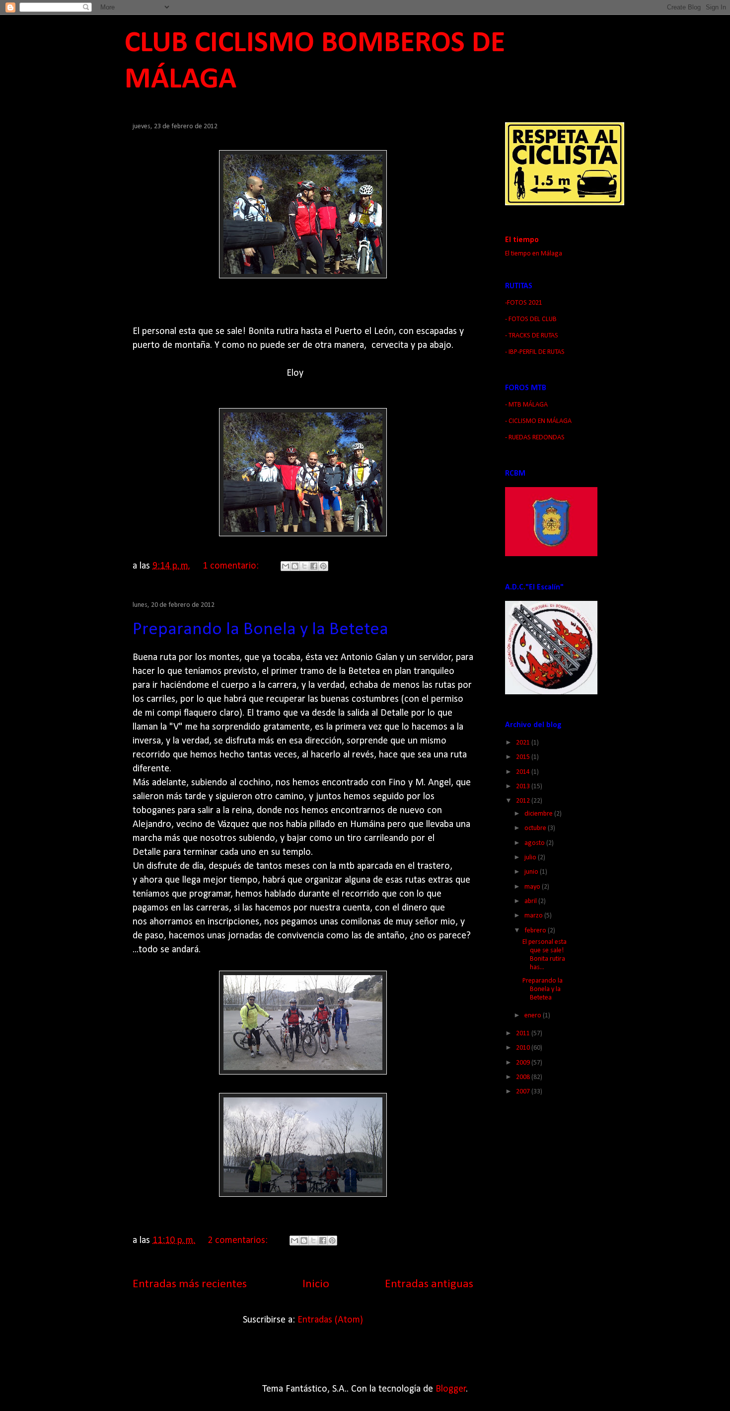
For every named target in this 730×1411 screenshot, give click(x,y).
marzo (534, 915)
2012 (523, 801)
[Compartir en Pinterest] (323, 566)
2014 (523, 772)
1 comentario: (232, 566)
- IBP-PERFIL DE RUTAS (535, 352)
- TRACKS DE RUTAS (531, 335)
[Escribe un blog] (295, 566)
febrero (536, 930)
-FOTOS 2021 (523, 303)
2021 (523, 743)
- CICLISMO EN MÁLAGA (538, 421)
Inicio (315, 1284)
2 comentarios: (239, 1240)
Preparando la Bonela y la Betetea (260, 630)
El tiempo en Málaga (533, 253)
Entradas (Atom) (330, 1320)
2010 (523, 1048)
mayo (533, 887)
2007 (523, 1091)
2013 (523, 786)
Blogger (451, 1389)
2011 (523, 1033)
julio (531, 857)
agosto (535, 843)
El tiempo (522, 240)
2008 (523, 1077)
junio (532, 872)
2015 (523, 757)
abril (531, 901)
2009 (523, 1063)
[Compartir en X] (304, 566)
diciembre (539, 814)
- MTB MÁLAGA (526, 405)
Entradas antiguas (429, 1284)
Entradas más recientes (190, 1284)
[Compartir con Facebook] (314, 566)
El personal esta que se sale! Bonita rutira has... (544, 954)
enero (533, 1015)
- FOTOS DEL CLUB (531, 319)
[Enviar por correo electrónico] (286, 566)
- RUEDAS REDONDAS (535, 437)
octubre (536, 828)
